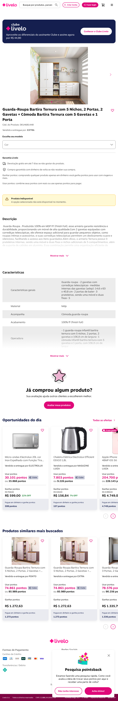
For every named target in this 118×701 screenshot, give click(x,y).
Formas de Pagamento (15, 649)
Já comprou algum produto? (59, 390)
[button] (37, 5)
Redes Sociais (69, 649)
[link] (9, 4)
